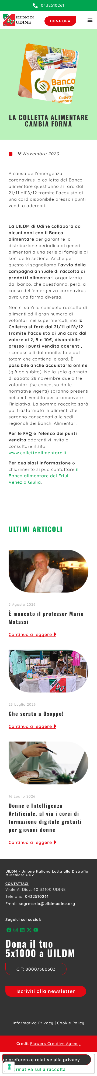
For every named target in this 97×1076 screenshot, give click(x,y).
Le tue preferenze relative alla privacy (41, 1059)
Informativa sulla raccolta (36, 1069)
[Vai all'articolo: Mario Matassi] (48, 571)
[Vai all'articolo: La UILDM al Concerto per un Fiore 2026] (48, 671)
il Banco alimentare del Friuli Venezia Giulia (44, 476)
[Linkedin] (22, 930)
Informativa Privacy (33, 1023)
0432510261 (37, 896)
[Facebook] (8, 930)
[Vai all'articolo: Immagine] (48, 763)
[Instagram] (15, 930)
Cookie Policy (70, 1023)
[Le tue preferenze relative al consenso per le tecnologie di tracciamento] (9, 1067)
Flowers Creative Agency (55, 1043)
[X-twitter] (29, 930)
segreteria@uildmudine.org (47, 903)
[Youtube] (36, 930)
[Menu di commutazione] (90, 20)
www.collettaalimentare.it (38, 452)
